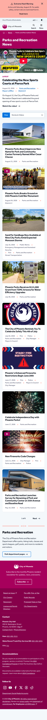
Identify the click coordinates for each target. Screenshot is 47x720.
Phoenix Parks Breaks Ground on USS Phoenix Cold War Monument (22, 195)
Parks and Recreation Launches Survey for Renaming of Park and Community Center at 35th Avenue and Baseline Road (22, 499)
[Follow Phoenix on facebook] (15, 687)
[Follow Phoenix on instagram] (4, 687)
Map (19, 626)
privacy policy (24, 701)
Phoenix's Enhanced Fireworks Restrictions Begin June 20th (20, 374)
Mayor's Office (8, 90)
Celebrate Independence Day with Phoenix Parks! (22, 419)
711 (7, 646)
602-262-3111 (12, 636)
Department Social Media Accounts (15, 693)
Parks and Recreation (27, 88)
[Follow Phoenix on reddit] (31, 687)
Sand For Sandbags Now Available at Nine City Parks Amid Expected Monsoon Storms (23, 237)
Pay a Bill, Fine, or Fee (31, 593)
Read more (23, 13)
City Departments (30, 606)
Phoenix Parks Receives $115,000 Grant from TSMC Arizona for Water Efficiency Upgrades (23, 290)
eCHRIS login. (30, 704)
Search (33, 28)
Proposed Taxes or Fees (32, 602)
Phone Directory (20, 630)
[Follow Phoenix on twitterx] (21, 687)
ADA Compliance (28, 673)
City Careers (7, 597)
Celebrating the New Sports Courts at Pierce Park (20, 82)
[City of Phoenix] (12, 26)
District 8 (22, 90)
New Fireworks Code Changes (20, 456)
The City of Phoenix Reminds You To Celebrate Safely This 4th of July (22, 330)
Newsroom (7, 602)
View (6, 115)
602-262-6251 (37, 641)
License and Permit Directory (10, 607)
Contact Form (7, 630)
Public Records (29, 597)
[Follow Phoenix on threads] (26, 687)
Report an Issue (9, 593)
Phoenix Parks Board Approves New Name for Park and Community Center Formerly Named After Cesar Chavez (23, 153)
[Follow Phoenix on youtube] (10, 687)
